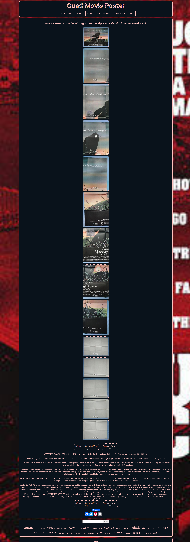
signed (126, 528)
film (100, 532)
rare (165, 527)
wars (72, 527)
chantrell (84, 533)
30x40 (85, 527)
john (143, 528)
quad (156, 527)
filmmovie (118, 528)
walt (100, 528)
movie (52, 532)
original (40, 532)
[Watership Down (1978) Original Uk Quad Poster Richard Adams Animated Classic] (95, 37)
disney (70, 533)
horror (108, 533)
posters (94, 528)
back (149, 528)
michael (59, 528)
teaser (128, 533)
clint (37, 528)
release (148, 533)
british (135, 527)
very (78, 528)
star (155, 532)
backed (78, 533)
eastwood (91, 533)
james (62, 532)
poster (118, 532)
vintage (51, 527)
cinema (29, 527)
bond (106, 528)
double (43, 528)
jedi (112, 528)
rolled (136, 532)
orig (143, 533)
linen (65, 528)
